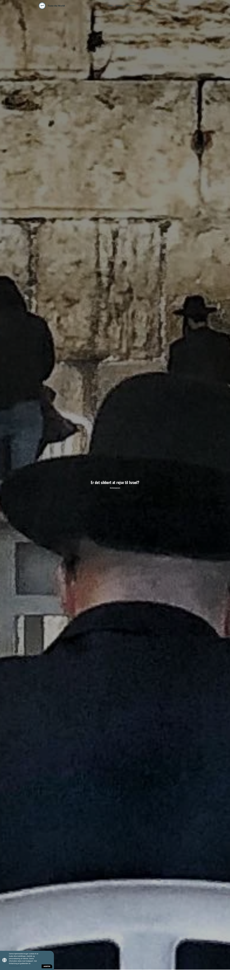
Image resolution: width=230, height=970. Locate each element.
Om (157, 5)
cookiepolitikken (15, 966)
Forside (110, 5)
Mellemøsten (115, 488)
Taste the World (56, 5)
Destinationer (130, 5)
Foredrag (149, 5)
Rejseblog (119, 5)
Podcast (140, 5)
